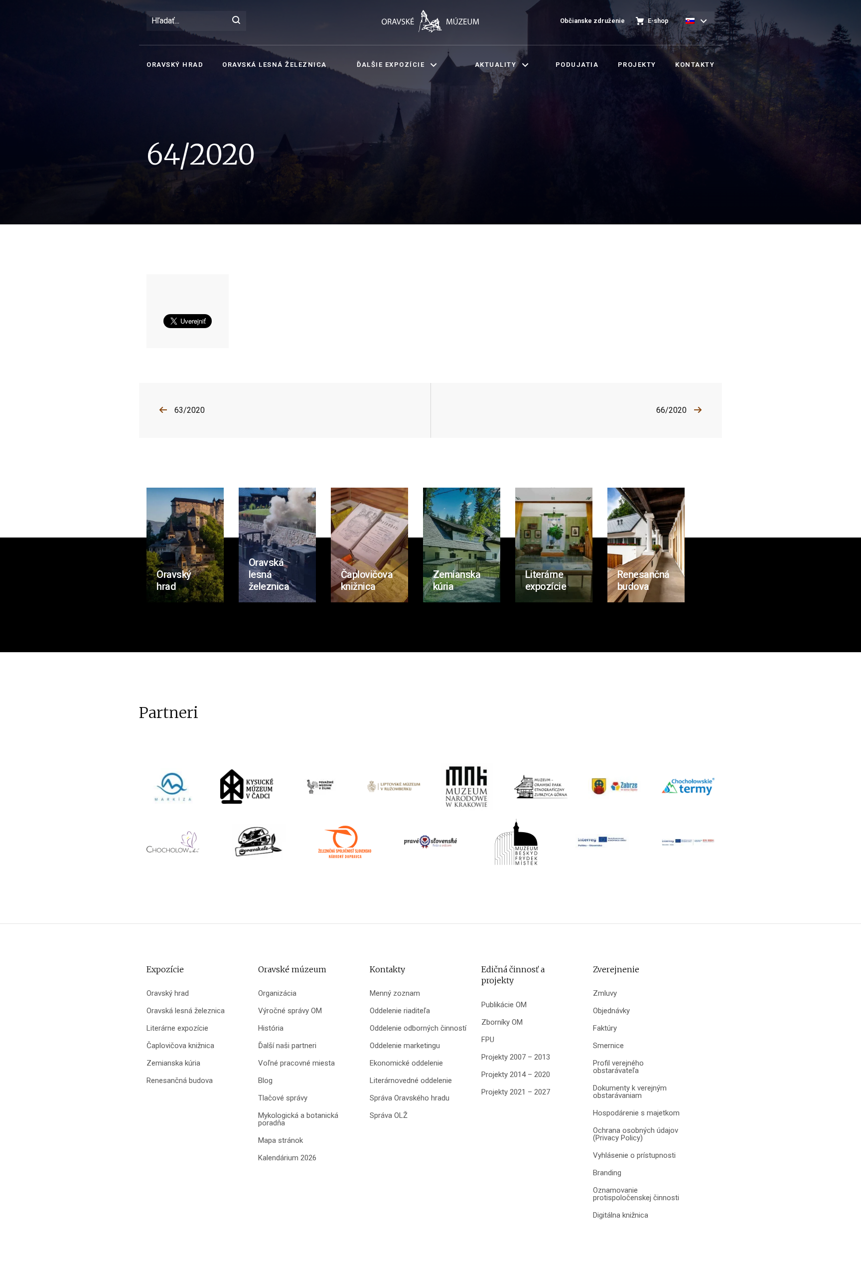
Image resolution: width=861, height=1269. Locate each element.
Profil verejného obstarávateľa (618, 1067)
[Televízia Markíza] (172, 790)
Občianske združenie (592, 20)
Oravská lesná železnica (274, 64)
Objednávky (611, 1011)
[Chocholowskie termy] (688, 790)
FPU (487, 1040)
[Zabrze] (614, 790)
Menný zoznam (395, 993)
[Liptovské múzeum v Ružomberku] (393, 790)
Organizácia (277, 993)
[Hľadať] (236, 21)
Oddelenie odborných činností (418, 1028)
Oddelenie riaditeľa (400, 1011)
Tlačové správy (282, 1098)
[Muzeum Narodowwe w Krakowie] (467, 790)
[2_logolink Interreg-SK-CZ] (688, 845)
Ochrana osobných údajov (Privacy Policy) (635, 1134)
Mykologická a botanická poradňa (298, 1119)
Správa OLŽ (389, 1115)
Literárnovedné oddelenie (411, 1081)
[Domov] (430, 21)
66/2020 (671, 410)
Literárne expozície (177, 1028)
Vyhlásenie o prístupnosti (634, 1155)
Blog (265, 1081)
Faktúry (605, 1028)
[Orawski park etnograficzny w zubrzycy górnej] (540, 790)
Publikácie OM (504, 1005)
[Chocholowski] (172, 845)
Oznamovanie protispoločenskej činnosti (636, 1194)
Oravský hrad (174, 64)
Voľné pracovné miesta (296, 1063)
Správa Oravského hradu (409, 1098)
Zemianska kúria (173, 1063)
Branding (607, 1173)
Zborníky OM (502, 1022)
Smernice (608, 1046)
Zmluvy (605, 993)
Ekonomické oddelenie (406, 1063)
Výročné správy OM (290, 1011)
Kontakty (695, 64)
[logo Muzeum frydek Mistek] (516, 845)
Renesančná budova (179, 1081)
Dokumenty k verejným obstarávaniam (630, 1092)
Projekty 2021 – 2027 (515, 1092)
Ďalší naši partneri (287, 1046)
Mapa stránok (280, 1140)
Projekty (637, 64)
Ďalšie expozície (391, 64)
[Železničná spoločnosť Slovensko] (344, 845)
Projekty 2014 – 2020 (515, 1075)
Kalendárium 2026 (287, 1158)
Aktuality (496, 64)
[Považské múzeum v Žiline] (320, 790)
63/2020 (189, 410)
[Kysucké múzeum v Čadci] (246, 790)
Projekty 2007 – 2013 (515, 1057)
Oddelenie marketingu (405, 1046)
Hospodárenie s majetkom (636, 1113)
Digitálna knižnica (620, 1215)
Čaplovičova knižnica (180, 1046)
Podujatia (577, 64)
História (271, 1028)
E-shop (658, 20)
